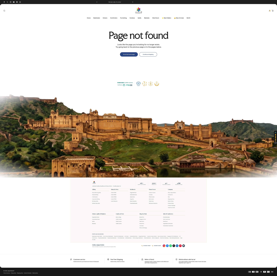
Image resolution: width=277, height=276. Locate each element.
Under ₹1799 (113, 199)
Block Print (142, 217)
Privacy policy (13, 273)
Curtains (151, 194)
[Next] (132, 2)
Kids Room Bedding (164, 238)
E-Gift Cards (94, 196)
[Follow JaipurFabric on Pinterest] (180, 245)
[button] (275, 138)
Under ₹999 (113, 194)
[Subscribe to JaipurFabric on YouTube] (183, 245)
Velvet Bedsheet (147, 238)
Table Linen (151, 201)
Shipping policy (20, 273)
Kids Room (165, 221)
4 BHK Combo (119, 223)
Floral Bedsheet (121, 238)
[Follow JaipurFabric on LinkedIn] (177, 245)
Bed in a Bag (118, 217)
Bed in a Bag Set (155, 238)
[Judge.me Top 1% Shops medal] (156, 83)
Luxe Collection (114, 201)
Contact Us (170, 194)
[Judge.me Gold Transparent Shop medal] (144, 83)
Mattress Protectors (153, 203)
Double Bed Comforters (168, 225)
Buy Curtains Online (162, 236)
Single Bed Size (133, 192)
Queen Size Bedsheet (112, 238)
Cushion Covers (152, 192)
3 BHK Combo (119, 221)
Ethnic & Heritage (143, 227)
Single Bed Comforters (168, 223)
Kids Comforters (166, 219)
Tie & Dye (141, 225)
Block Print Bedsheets (118, 236)
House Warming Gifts (96, 192)
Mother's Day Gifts (96, 203)
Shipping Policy (171, 199)
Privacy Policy (171, 203)
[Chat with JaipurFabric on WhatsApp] (170, 245)
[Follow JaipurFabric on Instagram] (164, 245)
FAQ (169, 196)
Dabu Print (142, 221)
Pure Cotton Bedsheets (108, 236)
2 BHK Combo (119, 219)
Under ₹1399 (113, 196)
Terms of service (6, 273)
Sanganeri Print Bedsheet (172, 236)
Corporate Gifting (96, 199)
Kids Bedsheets (166, 217)
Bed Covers (151, 199)
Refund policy (35, 273)
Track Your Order (171, 207)
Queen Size (132, 196)
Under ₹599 (113, 192)
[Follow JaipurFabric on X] (174, 245)
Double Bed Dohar (96, 219)
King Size (132, 199)
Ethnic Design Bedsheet (138, 238)
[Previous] (97, 2)
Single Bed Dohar (95, 217)
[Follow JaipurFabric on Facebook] (167, 245)
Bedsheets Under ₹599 (97, 236)
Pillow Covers (151, 196)
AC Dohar (127, 236)
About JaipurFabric (172, 192)
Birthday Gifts (95, 201)
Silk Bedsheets (129, 238)
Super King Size (133, 201)
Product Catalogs (171, 205)
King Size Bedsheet (102, 238)
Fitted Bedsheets (133, 203)
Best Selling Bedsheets (174, 238)
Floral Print (142, 223)
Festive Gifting (95, 194)
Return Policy (170, 201)
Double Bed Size (133, 194)
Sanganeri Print (143, 219)
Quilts (93, 221)
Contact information (28, 273)
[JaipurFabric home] (94, 182)
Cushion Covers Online (151, 236)
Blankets (94, 223)
